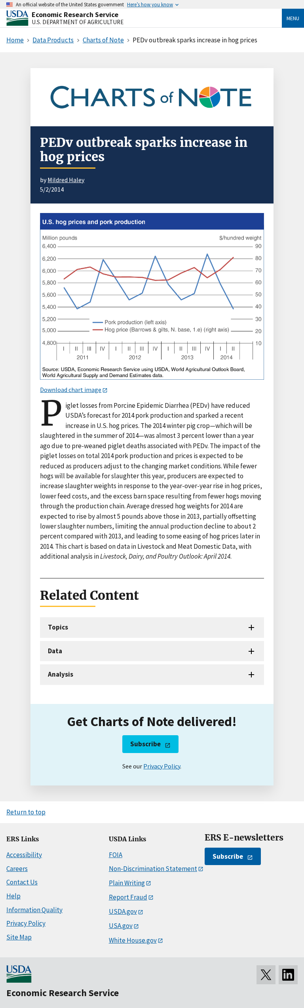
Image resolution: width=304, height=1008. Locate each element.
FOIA (115, 854)
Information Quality (34, 909)
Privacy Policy (161, 766)
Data (55, 651)
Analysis (60, 674)
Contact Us (22, 882)
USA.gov (121, 925)
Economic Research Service (75, 14)
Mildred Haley (66, 180)
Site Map (19, 937)
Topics (58, 627)
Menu (293, 18)
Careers (17, 868)
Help (13, 896)
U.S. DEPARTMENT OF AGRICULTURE (78, 22)
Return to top (26, 812)
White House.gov (133, 940)
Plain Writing (127, 883)
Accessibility (24, 854)
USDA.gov (123, 911)
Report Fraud (128, 897)
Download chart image (70, 390)
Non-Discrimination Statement (153, 868)
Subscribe (145, 744)
